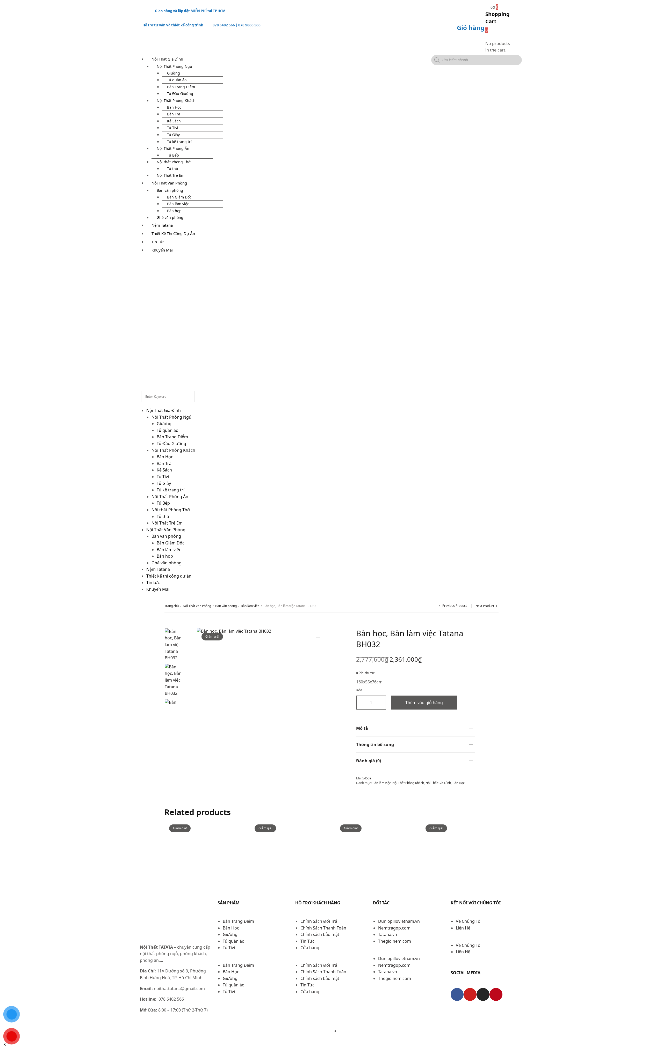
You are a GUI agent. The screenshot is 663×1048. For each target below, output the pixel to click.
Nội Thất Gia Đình (167, 59)
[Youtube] (470, 994)
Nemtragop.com (394, 928)
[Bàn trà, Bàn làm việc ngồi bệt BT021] (289, 858)
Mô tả (362, 728)
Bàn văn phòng (170, 190)
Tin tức (158, 241)
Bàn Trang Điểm (181, 86)
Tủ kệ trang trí (179, 141)
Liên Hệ (463, 928)
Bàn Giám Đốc (179, 197)
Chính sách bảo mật (319, 934)
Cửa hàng (309, 947)
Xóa (359, 690)
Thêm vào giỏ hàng (424, 702)
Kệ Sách (174, 121)
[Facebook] (457, 994)
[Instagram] (483, 994)
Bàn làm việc (178, 203)
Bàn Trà (173, 114)
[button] (254, 958)
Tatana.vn (387, 934)
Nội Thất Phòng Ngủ (174, 66)
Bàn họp (174, 210)
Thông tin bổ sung (375, 744)
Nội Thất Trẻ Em (167, 523)
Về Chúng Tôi (468, 921)
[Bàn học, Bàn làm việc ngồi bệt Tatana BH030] (460, 858)
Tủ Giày (173, 134)
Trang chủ (171, 606)
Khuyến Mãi (162, 250)
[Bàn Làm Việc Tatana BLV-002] (203, 858)
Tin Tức (307, 941)
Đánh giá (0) (368, 761)
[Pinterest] (495, 994)
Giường (173, 73)
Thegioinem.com (394, 941)
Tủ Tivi (172, 127)
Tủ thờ (172, 168)
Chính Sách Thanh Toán (323, 928)
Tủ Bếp (173, 155)
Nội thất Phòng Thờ (174, 161)
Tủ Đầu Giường (180, 93)
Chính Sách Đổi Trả (318, 921)
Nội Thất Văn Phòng (169, 183)
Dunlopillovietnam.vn (399, 921)
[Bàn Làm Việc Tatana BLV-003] (374, 858)
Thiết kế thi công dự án (173, 233)
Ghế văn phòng (167, 563)
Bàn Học (174, 107)
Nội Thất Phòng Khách (176, 100)
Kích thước (365, 672)
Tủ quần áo (176, 79)
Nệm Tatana (162, 225)
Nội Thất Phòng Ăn (173, 148)
